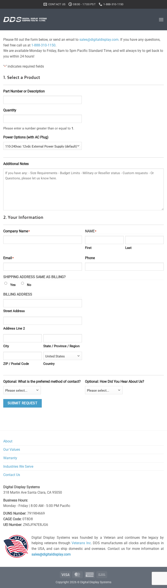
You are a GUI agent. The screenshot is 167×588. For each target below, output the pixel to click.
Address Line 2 (14, 328)
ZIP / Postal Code (16, 364)
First (88, 248)
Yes (13, 285)
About (7, 441)
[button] (161, 19)
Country (49, 364)
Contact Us (11, 475)
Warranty (10, 458)
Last (128, 248)
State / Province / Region (61, 346)
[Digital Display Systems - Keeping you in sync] (25, 19)
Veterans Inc (81, 543)
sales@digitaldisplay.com (99, 39)
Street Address (14, 311)
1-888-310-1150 (43, 45)
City (6, 346)
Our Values (11, 449)
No (29, 285)
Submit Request (23, 403)
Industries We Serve (18, 466)
